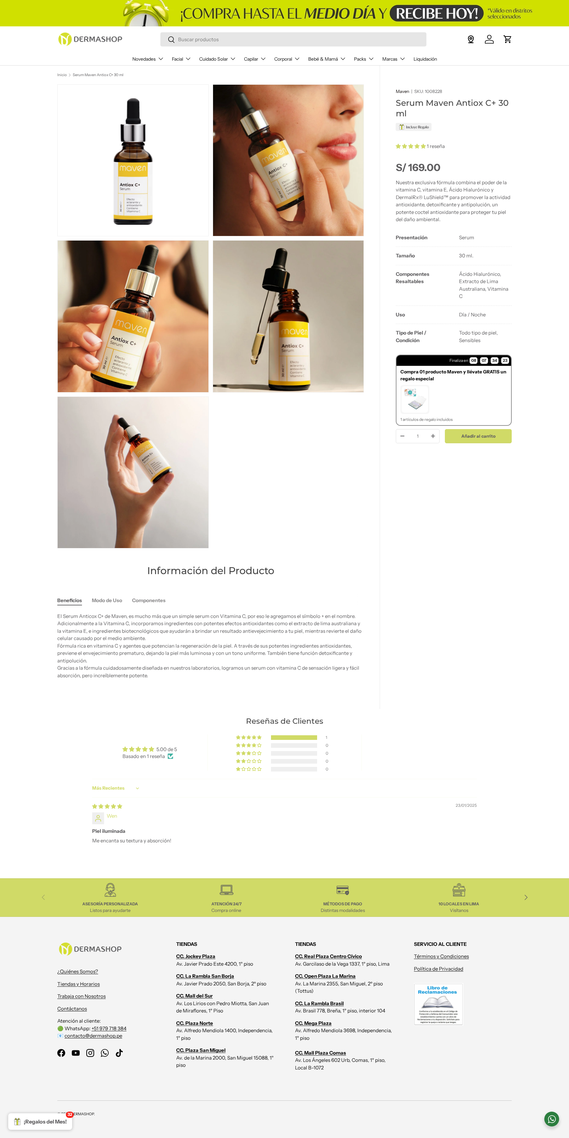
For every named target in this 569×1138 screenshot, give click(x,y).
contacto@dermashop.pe (93, 1036)
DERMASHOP (82, 1114)
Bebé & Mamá (323, 59)
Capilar (251, 59)
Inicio (62, 75)
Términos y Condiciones (441, 956)
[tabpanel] (454, 289)
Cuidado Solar (213, 59)
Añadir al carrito (478, 435)
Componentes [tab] (149, 600)
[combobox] (293, 39)
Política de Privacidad (438, 969)
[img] (107, 806)
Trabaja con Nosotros (81, 996)
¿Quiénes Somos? (77, 971)
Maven (402, 91)
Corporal (283, 59)
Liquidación (425, 59)
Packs (360, 59)
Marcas (389, 59)
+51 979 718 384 (109, 1028)
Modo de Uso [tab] (107, 600)
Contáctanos (72, 1009)
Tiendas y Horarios (78, 984)
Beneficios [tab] (69, 600)
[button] (508, 39)
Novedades (144, 59)
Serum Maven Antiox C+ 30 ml (98, 75)
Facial (177, 59)
